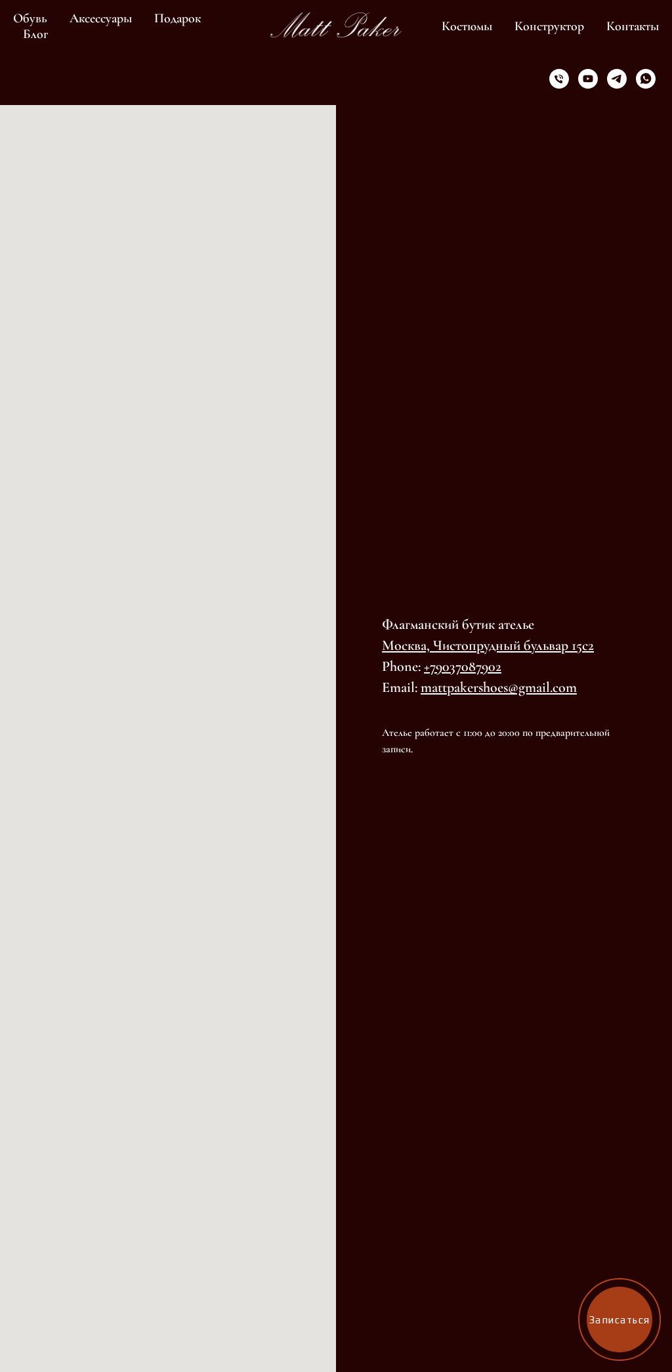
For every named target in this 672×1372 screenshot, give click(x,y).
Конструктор (549, 26)
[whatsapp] (646, 79)
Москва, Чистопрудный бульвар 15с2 (488, 645)
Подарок (177, 18)
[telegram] (617, 79)
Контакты (632, 26)
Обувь (30, 18)
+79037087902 (462, 666)
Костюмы (467, 26)
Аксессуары (101, 18)
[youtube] (588, 79)
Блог (35, 34)
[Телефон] (559, 79)
